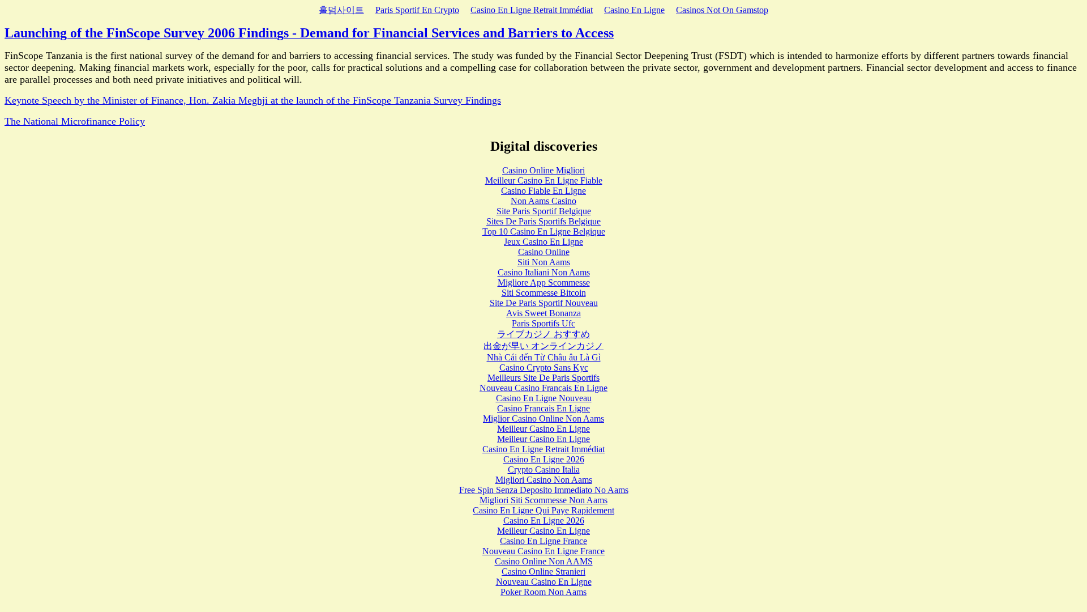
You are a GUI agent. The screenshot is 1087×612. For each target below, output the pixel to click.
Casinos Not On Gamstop (722, 10)
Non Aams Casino (543, 201)
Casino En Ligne (634, 10)
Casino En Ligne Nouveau (544, 398)
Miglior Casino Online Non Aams (543, 418)
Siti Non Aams (543, 262)
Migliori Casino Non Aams (543, 479)
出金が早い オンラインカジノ (543, 346)
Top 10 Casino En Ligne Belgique (543, 231)
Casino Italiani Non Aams (544, 272)
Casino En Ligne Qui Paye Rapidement (543, 510)
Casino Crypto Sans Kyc (543, 367)
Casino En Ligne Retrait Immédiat (531, 10)
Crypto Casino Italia (544, 469)
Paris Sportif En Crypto (417, 10)
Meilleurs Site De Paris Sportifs (543, 377)
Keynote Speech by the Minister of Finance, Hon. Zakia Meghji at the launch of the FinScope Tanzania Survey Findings (253, 100)
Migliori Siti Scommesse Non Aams (543, 500)
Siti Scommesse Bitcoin (544, 293)
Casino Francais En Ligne (543, 408)
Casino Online (544, 252)
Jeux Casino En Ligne (543, 241)
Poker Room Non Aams (543, 592)
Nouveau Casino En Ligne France (543, 551)
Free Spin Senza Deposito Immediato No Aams (543, 490)
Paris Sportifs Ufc (543, 323)
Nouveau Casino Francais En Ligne (543, 388)
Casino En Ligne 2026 (543, 459)
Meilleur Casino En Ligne (543, 429)
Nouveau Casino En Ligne (544, 581)
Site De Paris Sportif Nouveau (544, 303)
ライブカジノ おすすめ (543, 334)
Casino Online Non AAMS (544, 561)
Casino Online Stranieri (543, 571)
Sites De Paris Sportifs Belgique (543, 221)
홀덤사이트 (341, 10)
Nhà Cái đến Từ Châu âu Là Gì (544, 357)
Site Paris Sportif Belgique (544, 211)
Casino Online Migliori (543, 170)
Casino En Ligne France (543, 541)
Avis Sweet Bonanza (543, 313)
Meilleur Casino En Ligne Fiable (543, 180)
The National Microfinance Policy (75, 121)
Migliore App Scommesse (544, 282)
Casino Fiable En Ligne (543, 191)
